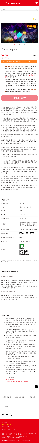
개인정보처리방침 (6, 425)
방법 (36, 19)
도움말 (6, 406)
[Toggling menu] (2, 3)
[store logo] (12, 3)
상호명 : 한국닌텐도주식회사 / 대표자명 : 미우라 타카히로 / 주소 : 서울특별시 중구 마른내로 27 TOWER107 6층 (19, 433)
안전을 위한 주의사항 (7, 427)
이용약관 (4, 422)
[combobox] (19, 9)
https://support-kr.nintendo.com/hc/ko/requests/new (17, 380)
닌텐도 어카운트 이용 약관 (8, 429)
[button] (14, 44)
